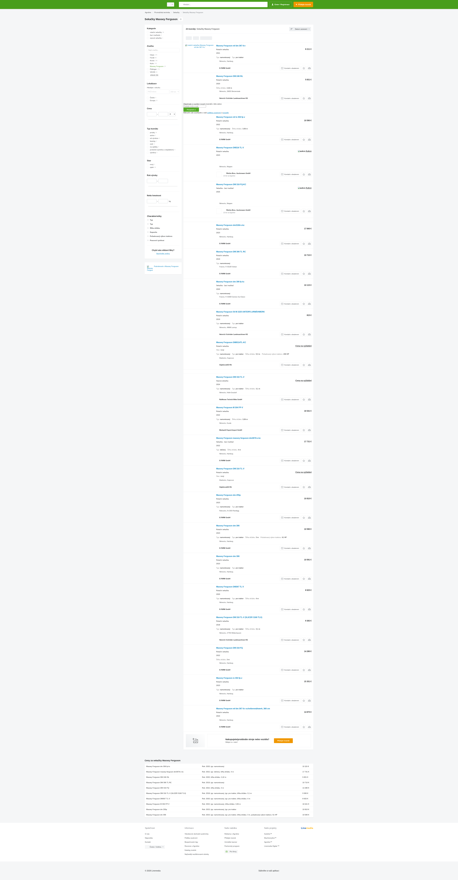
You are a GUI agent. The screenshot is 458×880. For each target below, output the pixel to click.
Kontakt (148, 842)
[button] (304, 68)
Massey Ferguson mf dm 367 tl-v (230, 46)
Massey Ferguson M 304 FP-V (229, 407)
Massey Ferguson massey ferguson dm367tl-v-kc (238, 438)
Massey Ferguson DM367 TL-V (230, 587)
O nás (147, 834)
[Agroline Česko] (154, 4)
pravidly (226, 113)
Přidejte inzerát (283, 741)
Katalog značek (190, 850)
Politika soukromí (191, 838)
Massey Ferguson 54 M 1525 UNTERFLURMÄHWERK (240, 312)
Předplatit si (191, 110)
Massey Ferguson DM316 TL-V (230, 148)
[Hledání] (181, 4)
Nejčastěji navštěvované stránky (197, 854)
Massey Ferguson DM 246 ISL (229, 76)
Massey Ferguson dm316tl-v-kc (230, 225)
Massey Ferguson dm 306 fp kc (230, 282)
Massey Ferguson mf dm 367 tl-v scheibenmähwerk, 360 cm (243, 709)
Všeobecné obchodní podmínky (196, 834)
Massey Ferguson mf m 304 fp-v (230, 117)
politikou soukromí (214, 113)
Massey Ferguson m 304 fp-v (229, 678)
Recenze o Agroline (192, 846)
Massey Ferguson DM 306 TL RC (231, 252)
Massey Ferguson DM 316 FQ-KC (231, 184)
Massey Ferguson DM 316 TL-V (230, 377)
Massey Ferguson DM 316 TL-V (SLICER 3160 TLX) (239, 617)
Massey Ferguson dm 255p (228, 495)
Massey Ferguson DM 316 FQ (229, 648)
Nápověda (149, 838)
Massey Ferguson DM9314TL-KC (231, 342)
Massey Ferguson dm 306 (227, 526)
